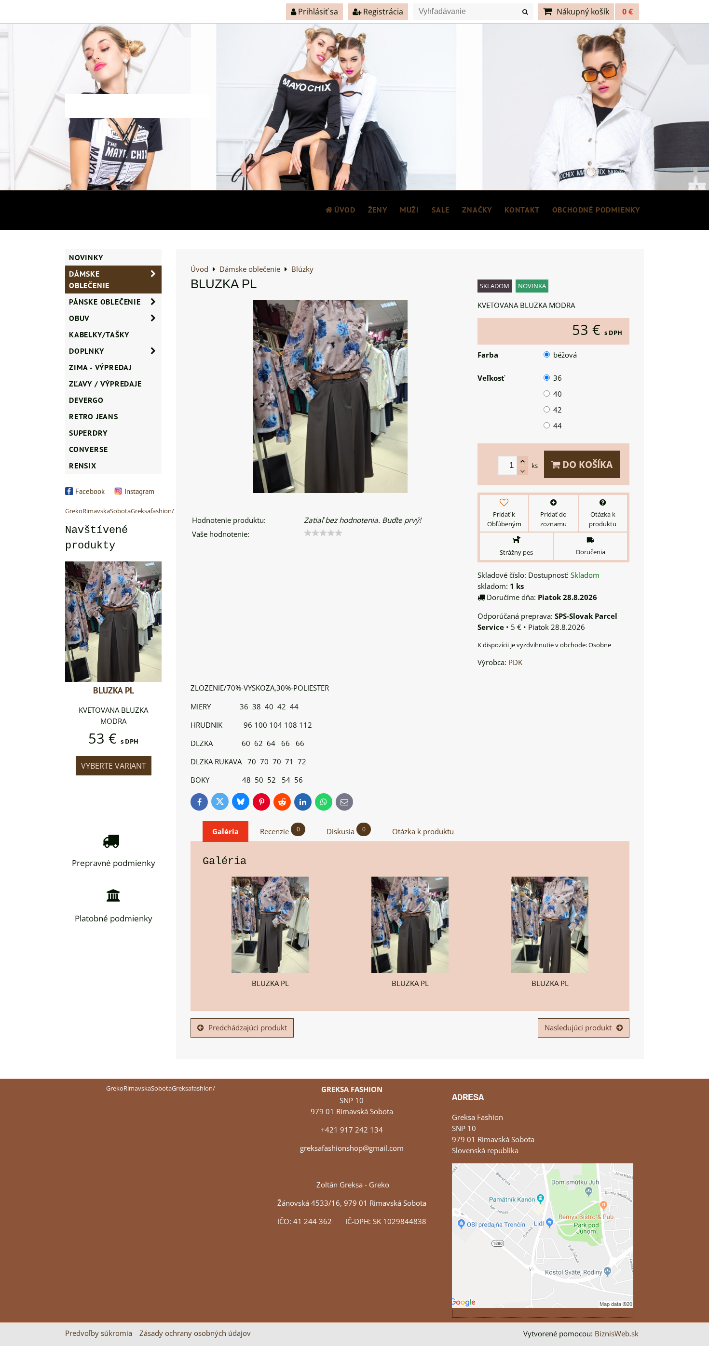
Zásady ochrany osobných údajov (195, 1333)
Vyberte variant (113, 765)
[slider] (323, 533)
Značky (477, 209)
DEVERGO (86, 400)
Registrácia (382, 11)
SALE (441, 209)
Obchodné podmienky (596, 209)
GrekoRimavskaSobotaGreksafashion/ (119, 510)
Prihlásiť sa (317, 11)
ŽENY (377, 209)
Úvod (344, 209)
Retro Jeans (93, 416)
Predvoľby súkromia (98, 1333)
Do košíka (586, 464)
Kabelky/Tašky (99, 334)
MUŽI (409, 209)
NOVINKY (86, 257)
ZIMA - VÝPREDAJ (100, 367)
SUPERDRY (88, 433)
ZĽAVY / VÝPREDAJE (105, 383)
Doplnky (86, 351)
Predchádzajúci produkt (247, 1028)
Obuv (79, 318)
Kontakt (522, 209)
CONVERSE (88, 449)
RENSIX (82, 465)
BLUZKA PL (113, 690)
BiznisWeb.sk (617, 1334)
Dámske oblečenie (89, 279)
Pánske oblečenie (105, 302)
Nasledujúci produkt (578, 1028)
